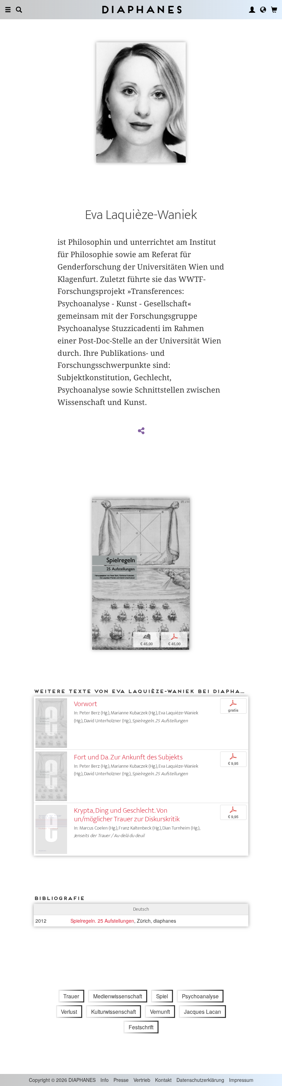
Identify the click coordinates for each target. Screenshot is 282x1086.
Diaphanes (141, 9)
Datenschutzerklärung (200, 1079)
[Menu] (8, 9)
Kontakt (163, 1079)
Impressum (241, 1079)
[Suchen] (19, 9)
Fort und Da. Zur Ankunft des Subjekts (128, 757)
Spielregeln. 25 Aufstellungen (102, 920)
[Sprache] (263, 9)
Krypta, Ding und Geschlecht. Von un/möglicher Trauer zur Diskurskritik (127, 814)
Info (104, 1079)
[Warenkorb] (274, 9)
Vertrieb (141, 1079)
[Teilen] (141, 431)
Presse (121, 1079)
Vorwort (85, 704)
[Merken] (97, 503)
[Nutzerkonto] (252, 9)
